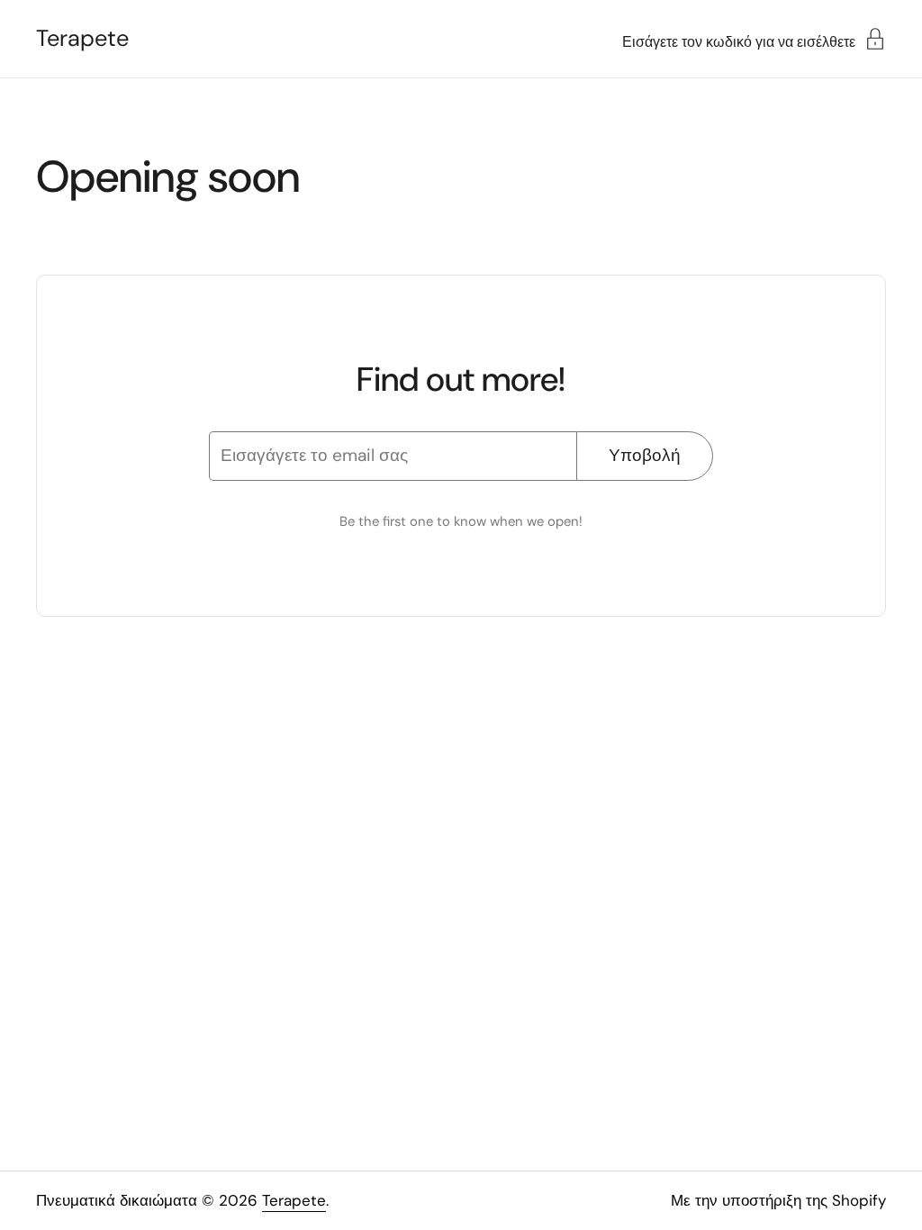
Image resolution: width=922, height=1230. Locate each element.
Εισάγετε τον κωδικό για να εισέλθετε (738, 41)
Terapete (82, 38)
